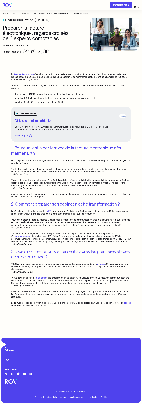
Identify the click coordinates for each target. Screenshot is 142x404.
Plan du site (92, 397)
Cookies (104, 397)
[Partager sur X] (39, 51)
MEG (49, 211)
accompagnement (22, 236)
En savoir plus (21, 135)
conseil (127, 303)
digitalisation (40, 278)
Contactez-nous (121, 5)
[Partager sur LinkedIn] (33, 51)
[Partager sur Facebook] (46, 51)
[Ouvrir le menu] (136, 5)
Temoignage (42, 20)
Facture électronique (14, 20)
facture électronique (24, 74)
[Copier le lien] (26, 51)
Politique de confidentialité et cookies (50, 397)
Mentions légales (77, 397)
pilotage (101, 264)
